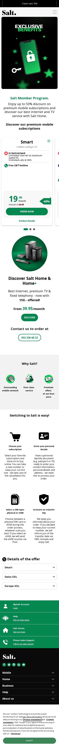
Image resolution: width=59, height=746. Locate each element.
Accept (29, 740)
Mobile (6, 672)
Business (7, 685)
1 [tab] (25, 229)
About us (8, 698)
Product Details (27, 220)
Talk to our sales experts (23, 644)
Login (15, 608)
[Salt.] (9, 12)
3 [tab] (34, 229)
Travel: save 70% (29, 3)
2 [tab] (30, 229)
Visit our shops (19, 632)
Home (6, 679)
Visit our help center (21, 620)
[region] (29, 725)
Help (5, 692)
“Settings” (15, 733)
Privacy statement (32, 719)
